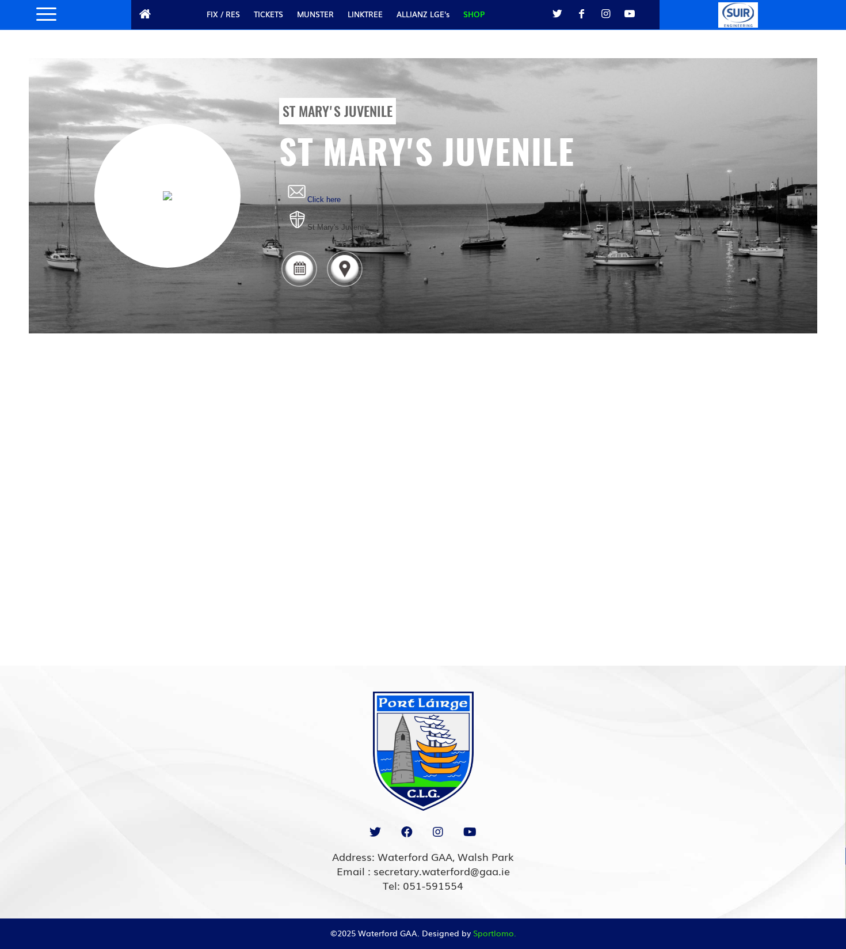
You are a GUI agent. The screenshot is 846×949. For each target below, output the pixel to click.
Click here (324, 199)
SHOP (474, 14)
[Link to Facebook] (581, 13)
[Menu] (42, 14)
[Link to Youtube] (629, 13)
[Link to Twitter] (557, 13)
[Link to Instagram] (605, 13)
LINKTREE (365, 14)
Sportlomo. (494, 933)
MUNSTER (315, 14)
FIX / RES (223, 14)
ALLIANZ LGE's (423, 14)
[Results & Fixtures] (299, 286)
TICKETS (268, 14)
